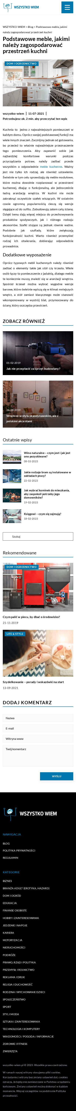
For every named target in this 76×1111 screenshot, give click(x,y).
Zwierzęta (10, 1051)
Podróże (9, 955)
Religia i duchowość (18, 984)
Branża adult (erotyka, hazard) (26, 888)
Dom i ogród (12, 895)
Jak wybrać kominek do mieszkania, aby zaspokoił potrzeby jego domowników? (47, 494)
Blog (6, 843)
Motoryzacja (12, 940)
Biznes (7, 880)
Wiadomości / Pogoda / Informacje (28, 1036)
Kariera (8, 932)
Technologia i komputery (21, 1028)
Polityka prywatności (19, 850)
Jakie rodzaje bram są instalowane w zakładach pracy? (47, 474)
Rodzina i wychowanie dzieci (24, 992)
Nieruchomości (14, 947)
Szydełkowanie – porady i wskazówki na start (33, 682)
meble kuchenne (51, 166)
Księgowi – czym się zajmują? (42, 514)
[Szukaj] (7, 536)
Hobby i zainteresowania (21, 918)
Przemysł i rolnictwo (18, 969)
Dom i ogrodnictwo (22, 63)
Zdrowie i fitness (15, 1043)
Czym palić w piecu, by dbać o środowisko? (31, 617)
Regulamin (10, 857)
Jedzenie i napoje (15, 925)
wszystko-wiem (13, 113)
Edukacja (10, 903)
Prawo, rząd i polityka (19, 962)
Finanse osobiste (15, 910)
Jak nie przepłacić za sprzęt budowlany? (33, 368)
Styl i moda (11, 1014)
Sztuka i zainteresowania (21, 1021)
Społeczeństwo (14, 999)
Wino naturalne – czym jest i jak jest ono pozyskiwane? (47, 454)
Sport (7, 1006)
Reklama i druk (14, 977)
